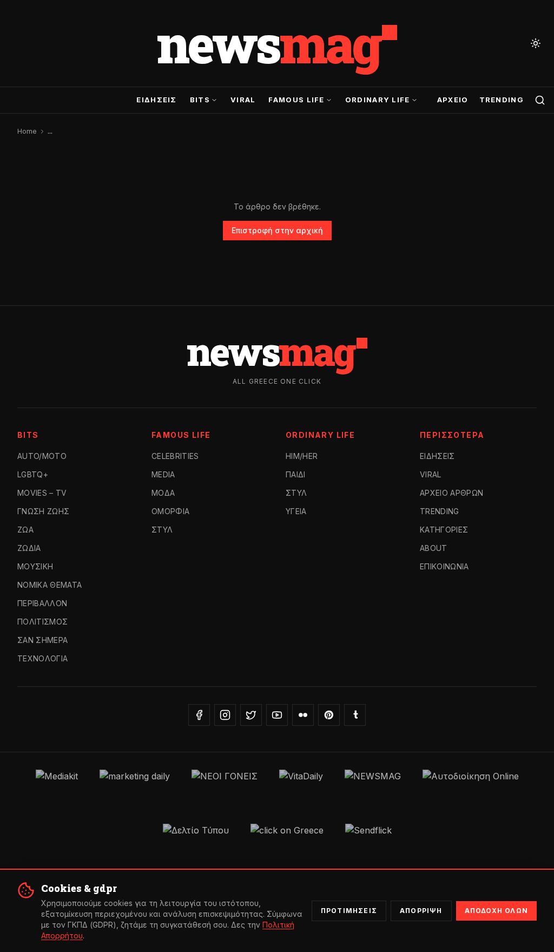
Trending (501, 99)
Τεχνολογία (42, 658)
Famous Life (296, 99)
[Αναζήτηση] (540, 100)
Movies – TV (42, 492)
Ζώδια (29, 548)
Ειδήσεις (156, 99)
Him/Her (302, 456)
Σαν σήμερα (42, 640)
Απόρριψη (421, 911)
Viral (243, 99)
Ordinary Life (377, 99)
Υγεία (296, 511)
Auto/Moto (42, 456)
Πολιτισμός (42, 621)
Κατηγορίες (444, 529)
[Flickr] (303, 715)
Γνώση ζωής (43, 511)
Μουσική (35, 566)
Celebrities (175, 456)
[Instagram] (225, 715)
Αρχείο (453, 99)
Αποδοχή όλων (496, 911)
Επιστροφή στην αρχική (277, 230)
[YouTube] (277, 715)
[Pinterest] (329, 715)
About (433, 548)
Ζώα (25, 529)
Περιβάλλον (42, 603)
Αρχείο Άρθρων (452, 492)
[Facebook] (199, 715)
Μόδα (163, 492)
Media (163, 474)
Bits (200, 99)
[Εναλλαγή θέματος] (535, 43)
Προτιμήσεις (349, 911)
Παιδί (296, 474)
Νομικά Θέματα (49, 584)
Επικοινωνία (444, 566)
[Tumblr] (355, 715)
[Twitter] (251, 715)
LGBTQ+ (32, 474)
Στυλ (162, 529)
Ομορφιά (170, 511)
